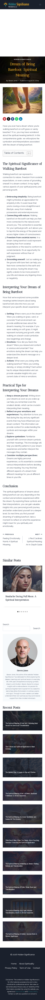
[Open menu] (40, 4)
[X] (8, 119)
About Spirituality (26, 964)
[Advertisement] (22, 32)
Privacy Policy (11, 968)
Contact (36, 968)
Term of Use (25, 968)
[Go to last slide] (7, 588)
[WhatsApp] (16, 119)
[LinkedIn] (20, 119)
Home (14, 964)
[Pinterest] (4, 119)
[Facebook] (12, 119)
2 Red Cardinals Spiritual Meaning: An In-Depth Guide (34, 539)
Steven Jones (13, 81)
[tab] (17, 611)
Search (6, 624)
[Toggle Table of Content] (27, 153)
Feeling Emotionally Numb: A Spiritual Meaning (11, 539)
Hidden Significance (22, 59)
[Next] (38, 588)
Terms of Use (20, 991)
